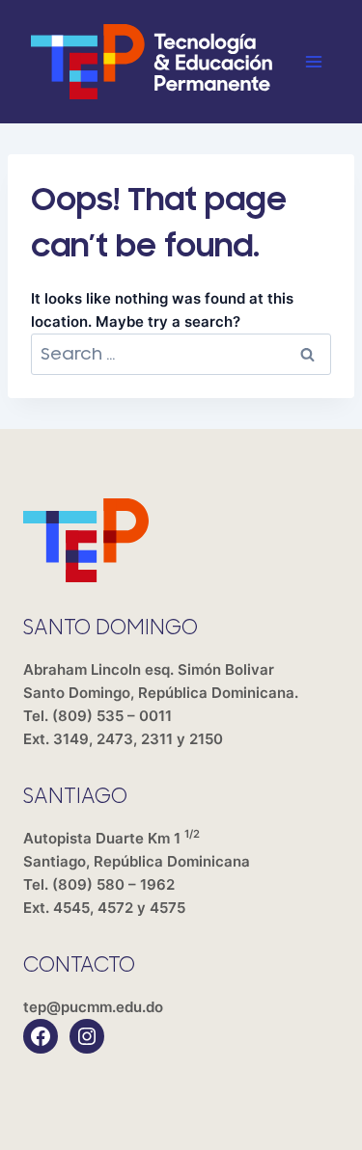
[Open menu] (313, 61)
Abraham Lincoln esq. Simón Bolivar (160, 681)
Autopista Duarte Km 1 (136, 849)
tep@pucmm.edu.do (93, 1007)
